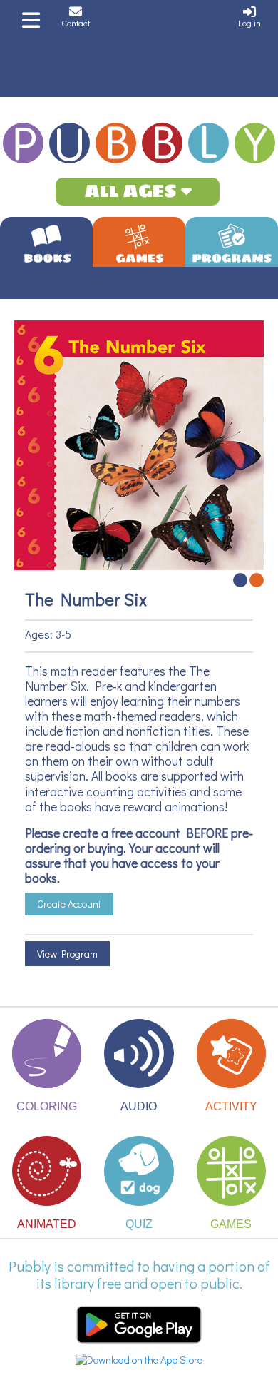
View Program (67, 953)
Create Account (69, 903)
